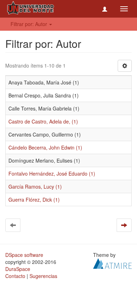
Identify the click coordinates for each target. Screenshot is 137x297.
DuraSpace (17, 268)
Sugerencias (43, 275)
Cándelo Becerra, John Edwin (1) (45, 147)
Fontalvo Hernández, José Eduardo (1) (51, 173)
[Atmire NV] (112, 262)
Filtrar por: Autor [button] (29, 23)
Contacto (15, 275)
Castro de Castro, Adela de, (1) (43, 121)
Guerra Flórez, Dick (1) (34, 199)
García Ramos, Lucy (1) (35, 186)
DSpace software (24, 254)
